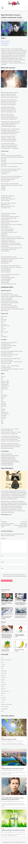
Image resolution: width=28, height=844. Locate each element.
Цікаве (2, 711)
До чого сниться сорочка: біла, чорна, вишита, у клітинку (6, 617)
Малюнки (3, 679)
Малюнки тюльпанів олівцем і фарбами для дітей (20, 635)
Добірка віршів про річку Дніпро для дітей (12, 768)
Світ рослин (3, 697)
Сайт (2, 568)
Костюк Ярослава (6, 832)
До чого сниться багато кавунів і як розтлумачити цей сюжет (7, 603)
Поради (2, 686)
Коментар (4, 538)
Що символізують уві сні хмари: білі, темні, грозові (20, 617)
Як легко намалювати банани (19, 650)
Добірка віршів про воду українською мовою (13, 830)
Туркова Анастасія (19, 20)
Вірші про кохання (5, 41)
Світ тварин (3, 699)
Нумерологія (3, 684)
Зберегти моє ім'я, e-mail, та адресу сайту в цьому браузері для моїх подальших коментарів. (15, 575)
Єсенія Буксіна (5, 741)
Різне (2, 695)
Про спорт (3, 693)
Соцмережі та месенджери (6, 704)
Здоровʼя (3, 666)
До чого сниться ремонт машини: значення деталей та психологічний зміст (20, 603)
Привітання (3, 688)
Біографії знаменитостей (6, 659)
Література (3, 677)
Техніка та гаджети (5, 706)
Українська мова (4, 708)
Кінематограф (4, 670)
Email (2, 562)
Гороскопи (3, 664)
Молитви (3, 682)
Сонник (2, 702)
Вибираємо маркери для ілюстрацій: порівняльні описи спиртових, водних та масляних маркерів (6, 636)
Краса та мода (4, 673)
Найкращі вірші (5, 43)
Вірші (10, 514)
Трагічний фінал (5, 45)
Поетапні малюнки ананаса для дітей (5, 650)
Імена (2, 668)
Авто (2, 657)
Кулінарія (3, 675)
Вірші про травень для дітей (8, 739)
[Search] (26, 8)
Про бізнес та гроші (5, 691)
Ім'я (2, 555)
